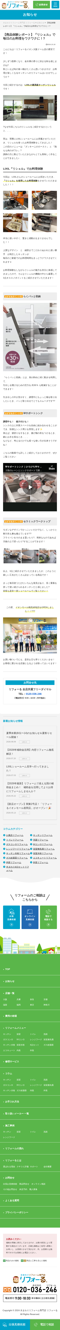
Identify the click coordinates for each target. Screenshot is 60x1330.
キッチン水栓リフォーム (18, 853)
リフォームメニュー (15, 1028)
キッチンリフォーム (42, 835)
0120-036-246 (34, 693)
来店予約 (23, 1189)
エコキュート (9, 1050)
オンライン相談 (38, 1184)
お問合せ (9, 1177)
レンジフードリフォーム (18, 849)
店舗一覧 (9, 993)
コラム (8, 1073)
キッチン (7, 1034)
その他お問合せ (10, 1189)
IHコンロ (21, 1039)
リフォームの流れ (14, 1148)
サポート (34, 1166)
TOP (7, 969)
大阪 (5, 999)
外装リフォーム (40, 862)
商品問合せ (24, 1184)
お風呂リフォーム (14, 835)
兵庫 (19, 999)
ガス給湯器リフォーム (17, 858)
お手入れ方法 (12, 1101)
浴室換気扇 (49, 1039)
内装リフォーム (13, 862)
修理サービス (12, 1061)
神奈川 (47, 1005)
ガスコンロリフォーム (17, 844)
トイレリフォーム (14, 840)
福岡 (19, 1005)
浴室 (19, 1034)
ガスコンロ (8, 1039)
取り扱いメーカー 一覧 (17, 1113)
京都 (46, 999)
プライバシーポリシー (16, 1212)
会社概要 (48, 1166)
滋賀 (5, 1005)
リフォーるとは (13, 1160)
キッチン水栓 (9, 1045)
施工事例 (9, 1125)
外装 (32, 1050)
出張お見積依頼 (10, 1184)
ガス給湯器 (49, 1045)
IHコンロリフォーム (42, 844)
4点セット (34, 1045)
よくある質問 (12, 1200)
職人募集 (33, 1189)
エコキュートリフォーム (45, 858)
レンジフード (36, 1039)
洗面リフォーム (40, 840)
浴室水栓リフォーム (42, 853)
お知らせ (9, 981)
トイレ (33, 1034)
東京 (32, 1005)
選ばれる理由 (9, 1166)
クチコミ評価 (23, 1166)
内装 (19, 1050)
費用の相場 (11, 1016)
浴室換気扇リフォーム (44, 849)
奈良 (32, 999)
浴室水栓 (21, 1045)
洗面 (46, 1034)
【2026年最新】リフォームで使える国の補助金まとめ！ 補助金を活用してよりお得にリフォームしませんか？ (30, 787)
